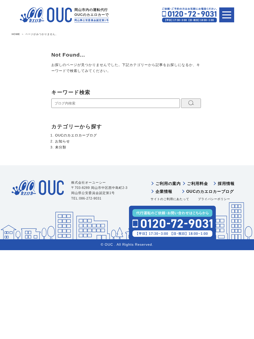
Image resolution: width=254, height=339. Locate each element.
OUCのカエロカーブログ (76, 135)
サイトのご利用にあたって (170, 199)
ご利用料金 (197, 183)
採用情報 (226, 183)
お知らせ (62, 141)
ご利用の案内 (168, 183)
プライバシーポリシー (214, 199)
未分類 (60, 147)
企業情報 (164, 191)
